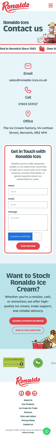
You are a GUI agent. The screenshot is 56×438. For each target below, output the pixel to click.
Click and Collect (28, 416)
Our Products (28, 404)
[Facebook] (21, 393)
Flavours (28, 412)
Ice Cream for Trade (28, 408)
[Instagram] (27, 393)
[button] (50, 5)
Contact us (28, 424)
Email (11, 198)
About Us (28, 400)
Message (12, 211)
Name (11, 185)
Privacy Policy (28, 420)
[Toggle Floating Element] (46, 431)
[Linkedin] (34, 393)
